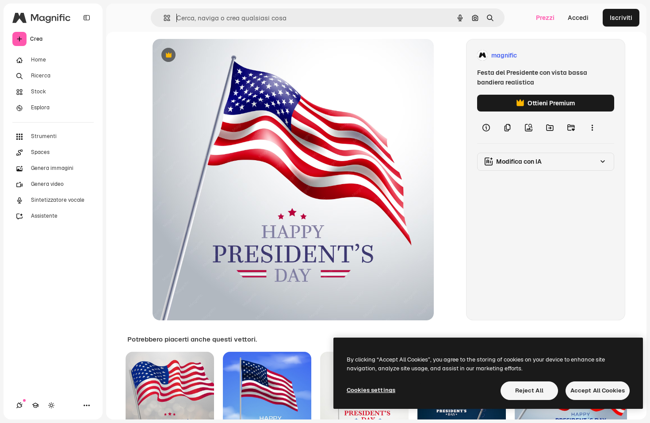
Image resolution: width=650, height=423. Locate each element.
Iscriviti (621, 18)
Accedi (578, 18)
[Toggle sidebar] (87, 18)
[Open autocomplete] (163, 18)
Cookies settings (371, 390)
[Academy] (35, 405)
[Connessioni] (19, 405)
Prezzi (545, 18)
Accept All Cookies (597, 390)
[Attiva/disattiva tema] (51, 405)
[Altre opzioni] (592, 127)
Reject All (529, 390)
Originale (211, 55)
